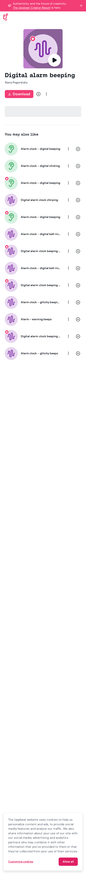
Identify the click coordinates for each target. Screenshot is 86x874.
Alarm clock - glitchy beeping (40, 302)
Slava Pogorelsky (16, 82)
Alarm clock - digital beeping (40, 149)
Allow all (68, 861)
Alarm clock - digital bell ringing (40, 268)
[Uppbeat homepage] (5, 17)
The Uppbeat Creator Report (32, 7)
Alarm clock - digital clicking (40, 166)
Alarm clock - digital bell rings (40, 234)
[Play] (54, 60)
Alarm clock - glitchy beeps (39, 353)
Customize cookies (20, 861)
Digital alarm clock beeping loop (40, 251)
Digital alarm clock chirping (39, 200)
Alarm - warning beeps (36, 319)
